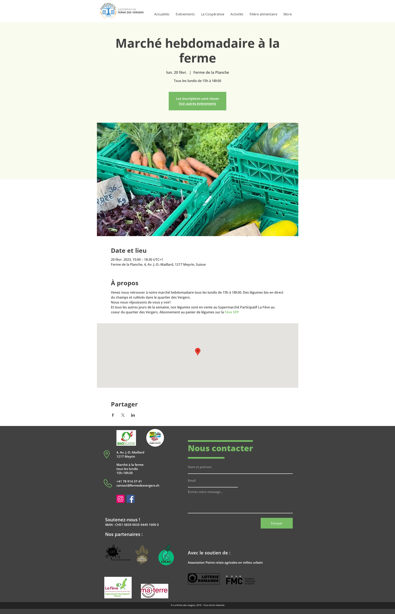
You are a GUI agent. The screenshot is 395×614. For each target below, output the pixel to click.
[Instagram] (120, 499)
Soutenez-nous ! (122, 519)
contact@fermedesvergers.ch (137, 485)
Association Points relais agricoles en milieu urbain (225, 562)
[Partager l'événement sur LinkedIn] (133, 415)
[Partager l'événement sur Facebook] (113, 415)
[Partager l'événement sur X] (123, 415)
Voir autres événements (197, 103)
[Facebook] (131, 499)
